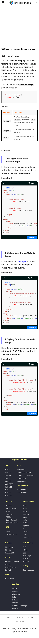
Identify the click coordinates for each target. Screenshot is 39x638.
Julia (25, 520)
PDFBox (9, 517)
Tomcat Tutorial (12, 523)
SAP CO (8, 473)
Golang (26, 514)
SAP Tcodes (21, 493)
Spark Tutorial (11, 520)
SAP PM (8, 493)
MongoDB (9, 547)
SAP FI (7, 470)
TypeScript (27, 537)
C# (24, 505)
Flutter (7, 564)
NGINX (25, 559)
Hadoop (9, 505)
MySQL (8, 550)
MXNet (8, 511)
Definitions (16, 600)
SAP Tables (21, 490)
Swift (25, 534)
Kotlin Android (10, 567)
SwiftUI (8, 570)
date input (21, 261)
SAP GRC (8, 496)
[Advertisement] (19, 26)
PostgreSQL (9, 553)
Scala (25, 531)
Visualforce (21, 478)
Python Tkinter (11, 534)
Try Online (32, 237)
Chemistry (16, 594)
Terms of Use (19, 621)
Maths (14, 588)
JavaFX (9, 531)
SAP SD (8, 478)
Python (26, 526)
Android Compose (12, 561)
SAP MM (8, 487)
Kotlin (25, 523)
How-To (15, 609)
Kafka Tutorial (11, 508)
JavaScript (27, 556)
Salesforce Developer (25, 475)
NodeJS (26, 562)
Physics (15, 591)
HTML (25, 550)
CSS (24, 553)
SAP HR (8, 475)
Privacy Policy (31, 617)
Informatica (21, 481)
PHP (24, 547)
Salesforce (21, 470)
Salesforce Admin (24, 473)
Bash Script (9, 578)
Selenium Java (28, 570)
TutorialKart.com (23, 2)
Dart (25, 511)
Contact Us (19, 617)
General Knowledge (19, 606)
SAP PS (8, 481)
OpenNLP (9, 514)
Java (25, 517)
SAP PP (8, 490)
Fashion (15, 603)
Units (14, 597)
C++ (25, 508)
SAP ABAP (9, 484)
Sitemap (7, 617)
